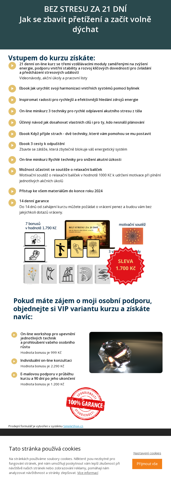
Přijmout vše (147, 463)
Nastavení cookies (147, 453)
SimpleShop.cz (73, 426)
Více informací (87, 472)
